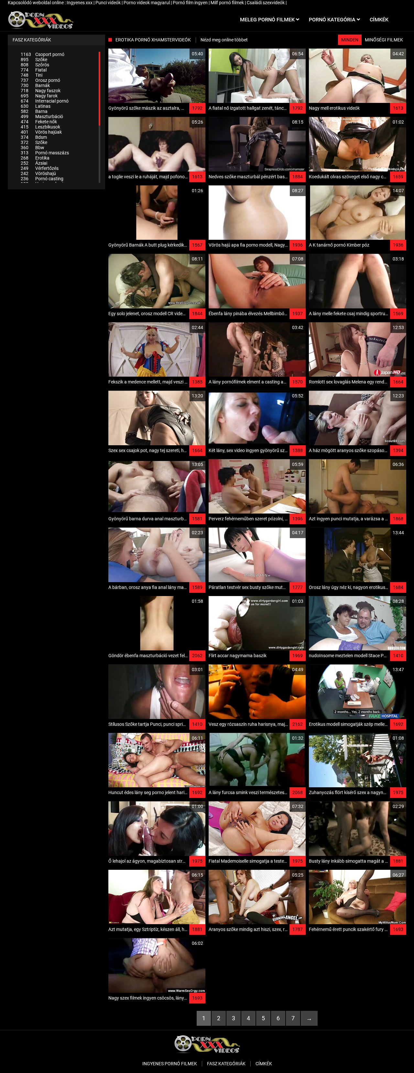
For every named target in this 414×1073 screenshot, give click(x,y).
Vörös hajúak (41, 132)
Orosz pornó (40, 80)
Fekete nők (39, 121)
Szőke (34, 59)
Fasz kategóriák (226, 1063)
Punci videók (108, 2)
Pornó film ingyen (191, 2)
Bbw (32, 147)
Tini (31, 75)
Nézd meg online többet (224, 39)
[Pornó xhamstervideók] (40, 19)
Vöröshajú (38, 173)
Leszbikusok (40, 126)
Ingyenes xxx (80, 2)
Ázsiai (34, 163)
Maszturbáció (42, 116)
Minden (349, 39)
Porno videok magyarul (147, 2)
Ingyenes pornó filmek (169, 1063)
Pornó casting (42, 178)
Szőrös (35, 64)
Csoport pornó (42, 54)
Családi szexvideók (266, 2)
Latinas (35, 106)
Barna (34, 111)
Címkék (264, 1063)
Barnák (35, 85)
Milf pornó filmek (228, 2)
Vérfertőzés (40, 168)
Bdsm (34, 137)
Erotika (35, 157)
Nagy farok (39, 95)
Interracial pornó (45, 101)
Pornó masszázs (45, 152)
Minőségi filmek (384, 39)
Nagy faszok (40, 90)
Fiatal (34, 69)
